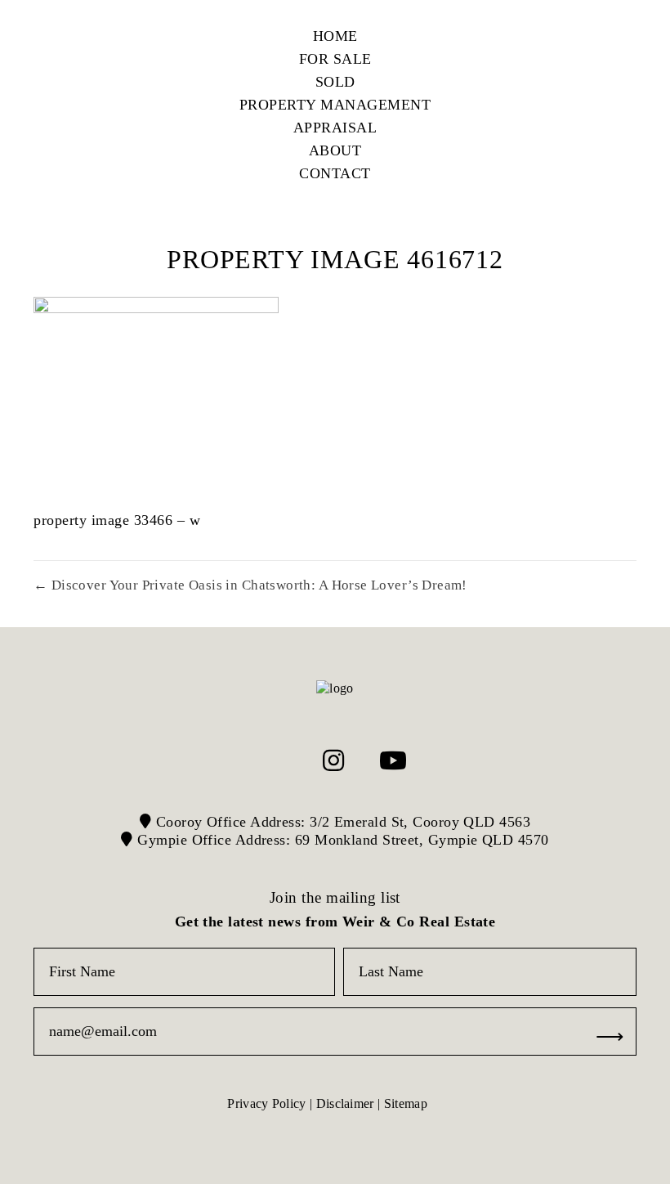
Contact (335, 173)
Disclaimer (345, 1103)
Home (335, 36)
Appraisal (335, 127)
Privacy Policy (266, 1103)
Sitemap (405, 1103)
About (335, 150)
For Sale (335, 59)
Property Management (335, 104)
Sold (335, 82)
